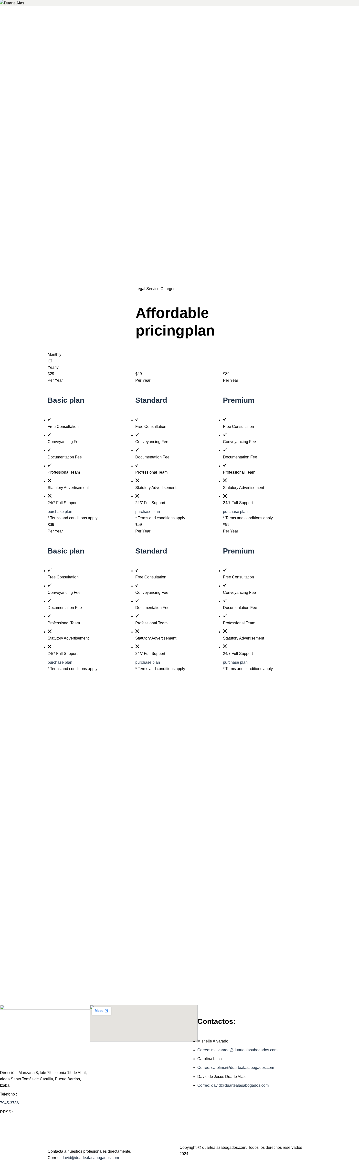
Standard (151, 400)
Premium (238, 400)
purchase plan (60, 512)
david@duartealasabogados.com (90, 1158)
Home (169, 282)
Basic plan (66, 400)
